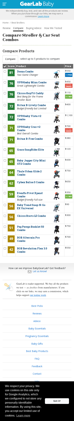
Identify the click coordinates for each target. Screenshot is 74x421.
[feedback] (29, 271)
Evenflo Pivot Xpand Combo (30, 194)
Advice (37, 321)
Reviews (37, 313)
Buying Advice (33, 28)
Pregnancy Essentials (37, 336)
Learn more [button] (23, 415)
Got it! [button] (57, 400)
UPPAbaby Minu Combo (31, 82)
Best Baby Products (37, 351)
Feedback (37, 366)
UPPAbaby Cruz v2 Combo (28, 128)
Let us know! (40, 271)
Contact (37, 373)
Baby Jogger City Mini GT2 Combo (31, 162)
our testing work (38, 295)
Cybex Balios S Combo (30, 182)
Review (6, 28)
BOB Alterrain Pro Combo (28, 239)
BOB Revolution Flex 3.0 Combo (32, 250)
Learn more (43, 16)
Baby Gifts (37, 343)
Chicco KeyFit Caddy (30, 93)
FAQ (37, 358)
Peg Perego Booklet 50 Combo (30, 228)
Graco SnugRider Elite (30, 149)
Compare (18, 28)
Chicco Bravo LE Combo (31, 215)
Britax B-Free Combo (30, 138)
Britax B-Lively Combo (31, 105)
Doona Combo (25, 71)
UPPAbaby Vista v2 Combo (29, 117)
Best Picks (37, 306)
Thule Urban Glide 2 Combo (29, 173)
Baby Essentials (37, 328)
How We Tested (53, 28)
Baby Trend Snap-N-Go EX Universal (31, 206)
